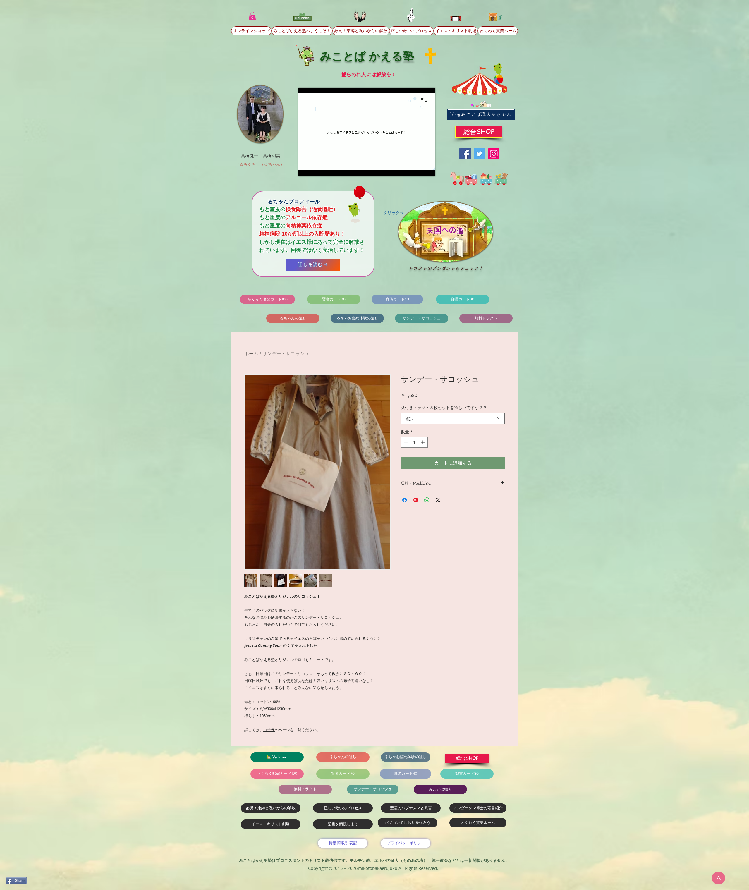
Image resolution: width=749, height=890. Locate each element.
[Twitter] (479, 153)
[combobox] (453, 418)
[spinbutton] (414, 442)
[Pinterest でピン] (415, 500)
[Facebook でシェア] (404, 500)
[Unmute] (316, 168)
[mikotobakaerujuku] (493, 153)
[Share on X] (438, 500)
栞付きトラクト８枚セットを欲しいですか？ (443, 407)
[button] (252, 16)
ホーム (251, 353)
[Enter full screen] (427, 168)
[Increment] (423, 442)
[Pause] (306, 168)
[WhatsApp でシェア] (426, 500)
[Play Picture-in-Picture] (417, 168)
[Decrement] (405, 442)
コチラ (269, 729)
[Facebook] (465, 153)
